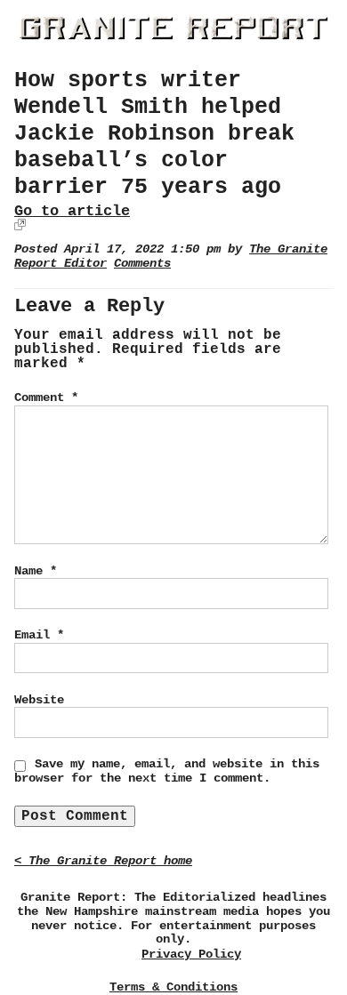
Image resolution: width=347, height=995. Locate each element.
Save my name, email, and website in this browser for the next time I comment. (166, 771)
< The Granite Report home (103, 861)
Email (39, 635)
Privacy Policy (191, 954)
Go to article (72, 211)
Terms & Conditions (173, 987)
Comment (46, 397)
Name (35, 571)
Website (39, 700)
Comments (142, 263)
